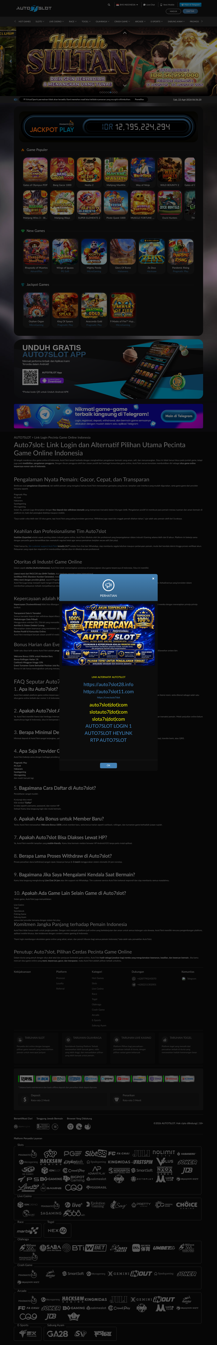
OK (108, 765)
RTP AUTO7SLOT (108, 740)
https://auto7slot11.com (108, 691)
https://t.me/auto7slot (108, 697)
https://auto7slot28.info (108, 684)
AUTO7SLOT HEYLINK (108, 733)
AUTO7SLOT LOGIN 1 (108, 726)
